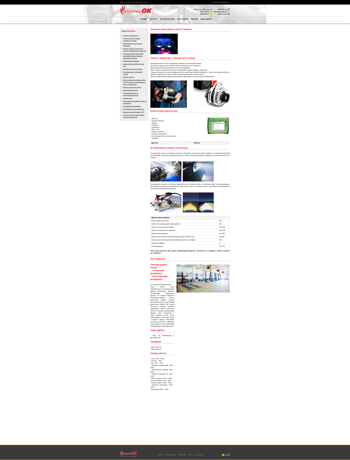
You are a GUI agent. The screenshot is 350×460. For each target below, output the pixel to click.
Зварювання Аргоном (130, 90)
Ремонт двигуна (128, 77)
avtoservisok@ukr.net (220, 11)
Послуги (153, 19)
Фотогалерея (182, 19)
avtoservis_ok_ (222, 9)
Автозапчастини (167, 19)
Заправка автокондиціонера (132, 69)
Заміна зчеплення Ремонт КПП (133, 112)
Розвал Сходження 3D (130, 36)
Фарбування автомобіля (131, 61)
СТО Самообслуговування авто (133, 109)
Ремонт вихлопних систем (132, 87)
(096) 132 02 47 (204, 11)
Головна (143, 19)
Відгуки (194, 19)
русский (199, 9)
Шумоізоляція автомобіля (132, 106)
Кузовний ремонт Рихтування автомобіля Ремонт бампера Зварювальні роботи (133, 56)
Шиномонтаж (127, 98)
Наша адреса (206, 19)
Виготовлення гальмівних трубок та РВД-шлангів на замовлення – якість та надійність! (134, 82)
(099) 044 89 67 (204, 14)
